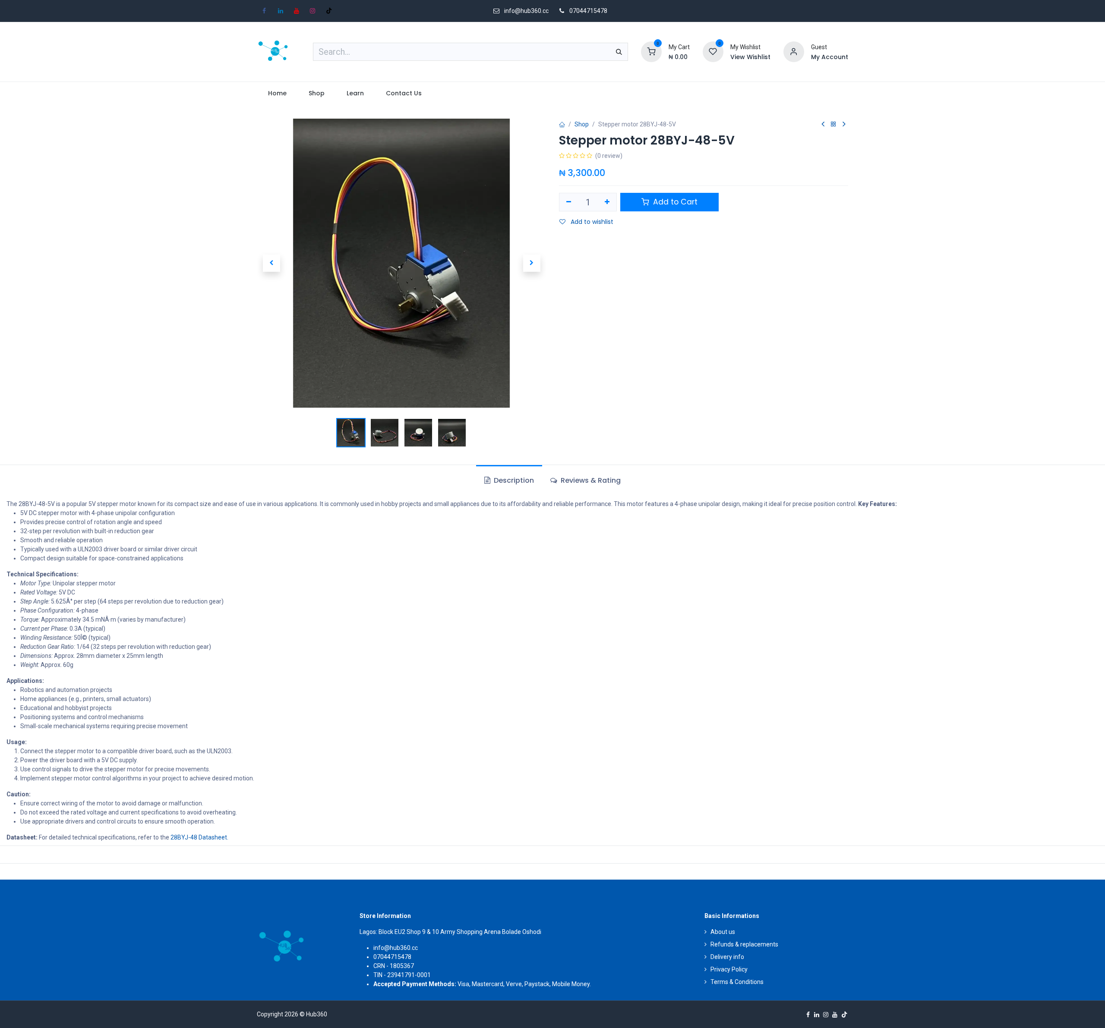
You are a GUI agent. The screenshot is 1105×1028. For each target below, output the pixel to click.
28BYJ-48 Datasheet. (199, 837)
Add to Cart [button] (674, 202)
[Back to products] (833, 124)
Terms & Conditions (737, 981)
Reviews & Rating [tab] (590, 480)
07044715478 (588, 10)
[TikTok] (329, 11)
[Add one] (608, 202)
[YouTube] (296, 11)
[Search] (619, 51)
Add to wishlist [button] (591, 221)
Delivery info (727, 956)
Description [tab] (513, 480)
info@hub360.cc (395, 947)
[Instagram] (312, 11)
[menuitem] (277, 93)
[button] (271, 263)
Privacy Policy (729, 969)
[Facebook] (264, 11)
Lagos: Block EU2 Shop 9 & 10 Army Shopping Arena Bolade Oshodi (450, 931)
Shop (582, 124)
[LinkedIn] (281, 11)
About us (722, 931)
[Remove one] (569, 202)
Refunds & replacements (744, 944)
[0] (651, 51)
